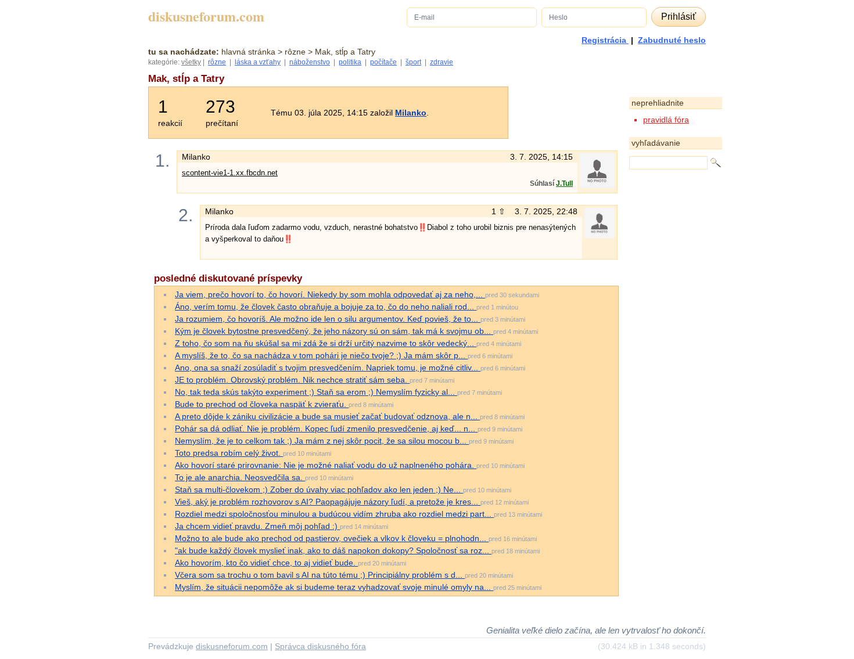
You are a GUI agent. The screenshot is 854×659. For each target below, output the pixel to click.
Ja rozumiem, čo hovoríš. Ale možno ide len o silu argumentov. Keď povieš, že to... (327, 318)
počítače (383, 62)
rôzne (217, 62)
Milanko (410, 112)
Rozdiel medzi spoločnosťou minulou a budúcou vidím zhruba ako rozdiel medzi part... (334, 513)
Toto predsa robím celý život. (229, 453)
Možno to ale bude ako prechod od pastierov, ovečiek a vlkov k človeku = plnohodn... (332, 538)
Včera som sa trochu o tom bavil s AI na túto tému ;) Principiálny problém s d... (320, 574)
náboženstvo (309, 62)
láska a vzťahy (258, 62)
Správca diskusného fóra (320, 646)
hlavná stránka (248, 51)
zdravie (441, 62)
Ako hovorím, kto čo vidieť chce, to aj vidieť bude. (266, 562)
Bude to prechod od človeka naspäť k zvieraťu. (262, 404)
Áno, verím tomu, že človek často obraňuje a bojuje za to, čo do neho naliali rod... (325, 306)
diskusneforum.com (206, 16)
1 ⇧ (499, 211)
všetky (191, 62)
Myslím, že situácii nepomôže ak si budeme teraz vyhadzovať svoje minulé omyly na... (334, 587)
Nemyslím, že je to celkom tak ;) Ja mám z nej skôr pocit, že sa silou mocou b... (322, 440)
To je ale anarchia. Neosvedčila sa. (240, 477)
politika (350, 62)
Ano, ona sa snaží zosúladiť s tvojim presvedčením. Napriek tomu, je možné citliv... (327, 367)
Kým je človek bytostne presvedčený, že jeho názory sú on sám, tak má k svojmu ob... (334, 331)
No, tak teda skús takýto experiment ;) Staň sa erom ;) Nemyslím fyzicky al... (316, 392)
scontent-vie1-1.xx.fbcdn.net (230, 172)
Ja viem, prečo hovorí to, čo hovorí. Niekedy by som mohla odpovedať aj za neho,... (330, 294)
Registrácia (605, 40)
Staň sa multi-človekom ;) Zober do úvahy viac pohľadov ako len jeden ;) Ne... (319, 489)
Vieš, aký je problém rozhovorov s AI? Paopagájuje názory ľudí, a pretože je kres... (327, 501)
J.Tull (564, 183)
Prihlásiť (678, 16)
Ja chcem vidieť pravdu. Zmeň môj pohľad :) (257, 526)
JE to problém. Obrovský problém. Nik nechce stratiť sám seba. (292, 379)
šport (413, 62)
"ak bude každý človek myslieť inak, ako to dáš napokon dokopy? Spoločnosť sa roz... (333, 550)
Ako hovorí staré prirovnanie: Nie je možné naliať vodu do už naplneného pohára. (325, 465)
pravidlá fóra (666, 119)
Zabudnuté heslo (672, 40)
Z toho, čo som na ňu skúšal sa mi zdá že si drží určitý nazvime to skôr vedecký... (325, 343)
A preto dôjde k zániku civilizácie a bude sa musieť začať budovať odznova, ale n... (327, 416)
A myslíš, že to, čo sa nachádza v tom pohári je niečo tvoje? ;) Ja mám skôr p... (321, 355)
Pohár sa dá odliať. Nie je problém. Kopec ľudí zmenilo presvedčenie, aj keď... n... (326, 428)
